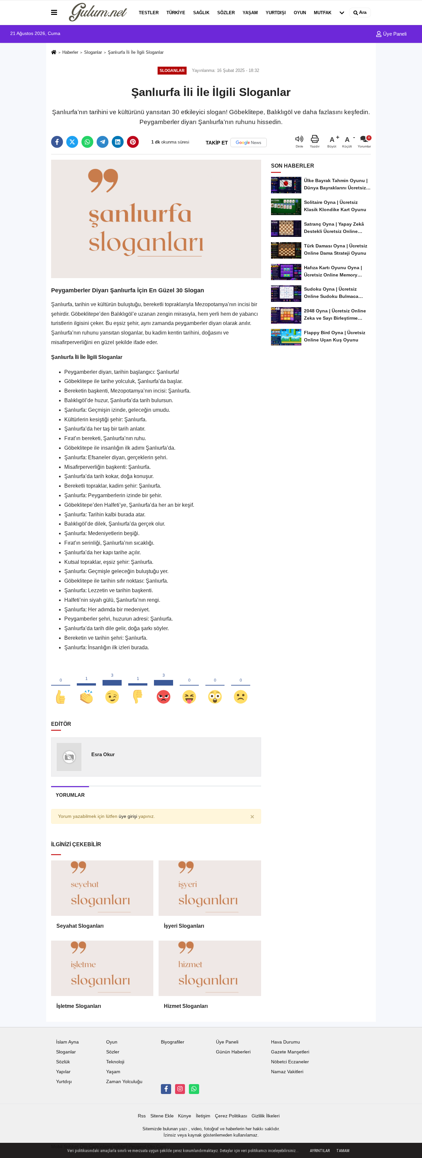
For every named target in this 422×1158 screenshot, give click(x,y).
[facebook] (57, 142)
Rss (142, 1115)
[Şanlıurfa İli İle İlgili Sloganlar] (156, 218)
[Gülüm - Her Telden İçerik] (97, 12)
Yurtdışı (276, 12)
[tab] (70, 795)
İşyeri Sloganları (184, 926)
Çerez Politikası (231, 1115)
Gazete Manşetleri (290, 1051)
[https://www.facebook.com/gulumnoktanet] (166, 1089)
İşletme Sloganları (78, 1006)
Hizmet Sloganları (186, 1006)
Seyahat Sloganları (80, 926)
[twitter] (72, 142)
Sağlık (201, 12)
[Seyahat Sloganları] (102, 888)
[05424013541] (194, 1089)
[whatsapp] (87, 142)
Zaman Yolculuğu (124, 1081)
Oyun (300, 12)
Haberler (70, 52)
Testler (149, 12)
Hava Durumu (285, 1042)
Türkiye (175, 12)
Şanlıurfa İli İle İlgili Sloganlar (136, 52)
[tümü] (341, 12)
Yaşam (250, 12)
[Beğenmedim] (137, 686)
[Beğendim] (60, 686)
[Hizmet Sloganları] (210, 968)
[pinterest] (133, 142)
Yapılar (63, 1071)
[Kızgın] (163, 686)
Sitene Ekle (162, 1115)
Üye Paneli (394, 34)
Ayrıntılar (320, 1150)
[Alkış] (86, 686)
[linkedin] (118, 142)
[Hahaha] (189, 686)
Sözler (226, 12)
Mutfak (322, 12)
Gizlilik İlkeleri (266, 1115)
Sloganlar (93, 52)
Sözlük (63, 1061)
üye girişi (128, 816)
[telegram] (102, 142)
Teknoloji (115, 1061)
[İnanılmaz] (215, 686)
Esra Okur (103, 754)
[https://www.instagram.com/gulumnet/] (180, 1089)
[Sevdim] (112, 686)
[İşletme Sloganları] (102, 968)
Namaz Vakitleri (287, 1071)
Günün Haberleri (233, 1051)
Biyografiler (172, 1042)
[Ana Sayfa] (53, 52)
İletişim (203, 1115)
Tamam (342, 1150)
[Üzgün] (240, 686)
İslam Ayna (67, 1042)
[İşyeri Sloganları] (210, 888)
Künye (184, 1115)
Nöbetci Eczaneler (290, 1061)
